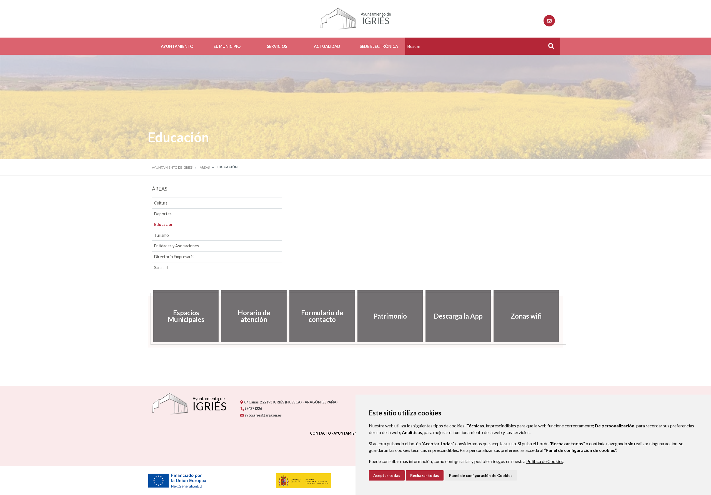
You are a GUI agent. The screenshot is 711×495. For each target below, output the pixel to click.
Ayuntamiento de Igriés (172, 167)
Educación (164, 224)
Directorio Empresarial (174, 256)
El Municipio (227, 46)
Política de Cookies (544, 461)
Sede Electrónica (379, 46)
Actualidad (327, 46)
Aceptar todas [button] (386, 475)
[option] (186, 316)
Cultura (160, 203)
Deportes (163, 213)
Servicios (277, 46)
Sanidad (161, 267)
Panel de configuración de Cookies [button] (480, 475)
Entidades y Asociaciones (176, 245)
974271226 (253, 408)
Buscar (549, 47)
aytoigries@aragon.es (263, 415)
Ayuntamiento (177, 46)
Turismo (161, 235)
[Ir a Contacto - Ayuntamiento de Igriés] (549, 20)
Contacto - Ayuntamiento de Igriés (345, 433)
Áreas (205, 167)
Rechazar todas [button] (424, 475)
